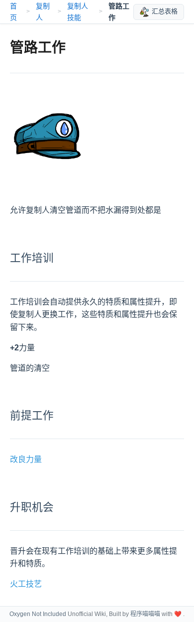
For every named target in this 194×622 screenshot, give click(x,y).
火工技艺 (26, 584)
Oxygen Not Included (37, 614)
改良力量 (26, 459)
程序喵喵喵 (145, 614)
